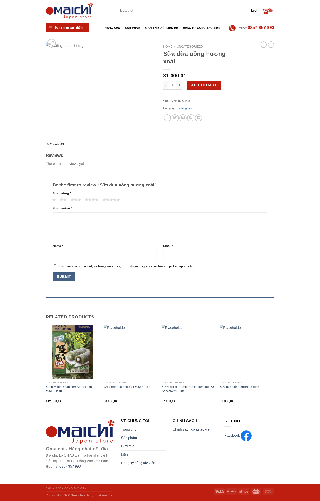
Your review (62, 208)
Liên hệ (172, 27)
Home (167, 46)
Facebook (232, 435)
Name (58, 246)
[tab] (55, 144)
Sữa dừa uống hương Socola (240, 386)
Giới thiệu (153, 27)
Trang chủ (111, 27)
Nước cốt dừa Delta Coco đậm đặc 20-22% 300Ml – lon (188, 389)
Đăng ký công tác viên (201, 27)
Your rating (62, 193)
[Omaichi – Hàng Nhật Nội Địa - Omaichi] (79, 10)
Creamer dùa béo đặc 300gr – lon (127, 386)
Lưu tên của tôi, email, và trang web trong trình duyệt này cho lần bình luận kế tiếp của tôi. (127, 266)
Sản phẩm (132, 27)
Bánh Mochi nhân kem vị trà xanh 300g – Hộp (69, 389)
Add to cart (204, 85)
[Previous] (46, 368)
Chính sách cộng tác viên (192, 429)
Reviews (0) (55, 143)
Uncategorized (190, 46)
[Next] (273, 368)
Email (168, 246)
